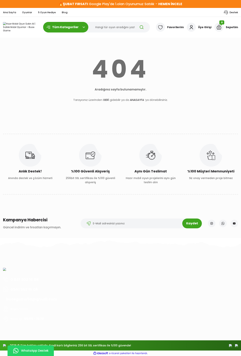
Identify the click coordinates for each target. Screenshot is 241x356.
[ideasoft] (100, 353)
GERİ (106, 100)
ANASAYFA (137, 100)
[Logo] (20, 27)
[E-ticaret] (120, 353)
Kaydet (192, 223)
